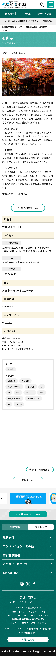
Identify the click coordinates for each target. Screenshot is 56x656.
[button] (2, 498)
